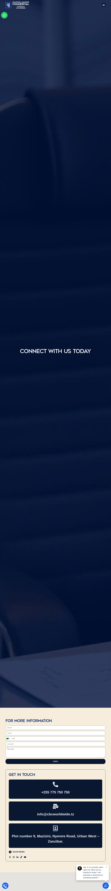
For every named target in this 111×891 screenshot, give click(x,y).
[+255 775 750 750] (55, 784)
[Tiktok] (21, 857)
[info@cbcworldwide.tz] (55, 806)
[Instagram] (14, 857)
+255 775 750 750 (55, 792)
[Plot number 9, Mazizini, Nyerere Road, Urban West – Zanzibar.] (55, 828)
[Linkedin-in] (17, 857)
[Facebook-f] (10, 857)
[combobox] (8, 739)
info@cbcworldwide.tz (55, 814)
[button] (103, 5)
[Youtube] (25, 857)
